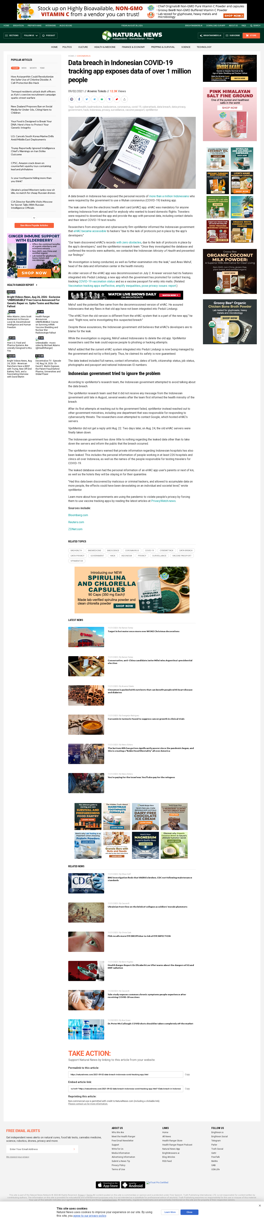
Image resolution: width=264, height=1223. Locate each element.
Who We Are (118, 1132)
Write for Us (117, 1149)
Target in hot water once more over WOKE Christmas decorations (143, 631)
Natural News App (171, 1149)
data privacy (178, 106)
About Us (233, 26)
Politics (67, 47)
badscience (109, 106)
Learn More (170, 1212)
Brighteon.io (217, 1132)
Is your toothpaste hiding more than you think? (31, 179)
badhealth (80, 106)
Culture (83, 47)
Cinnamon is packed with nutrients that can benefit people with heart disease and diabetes (150, 691)
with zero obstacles (128, 242)
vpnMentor (152, 109)
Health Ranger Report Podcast (177, 1145)
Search (256, 26)
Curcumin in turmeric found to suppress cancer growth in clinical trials (146, 718)
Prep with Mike (34, 26)
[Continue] (74, 1149)
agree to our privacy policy (89, 1215)
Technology (204, 47)
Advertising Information (123, 1157)
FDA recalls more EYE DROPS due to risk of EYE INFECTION (139, 936)
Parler (214, 1145)
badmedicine (94, 106)
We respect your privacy (17, 1157)
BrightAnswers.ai (193, 26)
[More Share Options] (125, 99)
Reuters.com (76, 522)
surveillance (117, 109)
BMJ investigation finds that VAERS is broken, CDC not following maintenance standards (150, 879)
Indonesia (95, 109)
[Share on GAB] (102, 99)
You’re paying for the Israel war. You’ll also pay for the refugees (141, 777)
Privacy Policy (118, 1165)
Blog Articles (168, 1157)
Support (115, 1145)
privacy (106, 109)
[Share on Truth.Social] (110, 99)
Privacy (81, 1195)
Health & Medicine (104, 47)
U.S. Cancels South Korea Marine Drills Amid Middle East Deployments (32, 138)
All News (166, 1136)
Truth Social (217, 1149)
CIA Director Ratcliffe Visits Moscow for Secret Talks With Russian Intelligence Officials (31, 204)
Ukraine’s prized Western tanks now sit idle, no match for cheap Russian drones (33, 191)
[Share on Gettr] (117, 99)
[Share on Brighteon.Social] (72, 99)
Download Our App (215, 26)
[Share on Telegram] (94, 99)
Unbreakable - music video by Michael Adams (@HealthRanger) (48, 345)
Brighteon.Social (219, 1136)
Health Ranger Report (20, 285)
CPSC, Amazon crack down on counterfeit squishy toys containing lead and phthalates (31, 166)
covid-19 (136, 106)
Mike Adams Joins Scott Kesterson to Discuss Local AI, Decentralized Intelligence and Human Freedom (19, 322)
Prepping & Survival (163, 47)
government (75, 109)
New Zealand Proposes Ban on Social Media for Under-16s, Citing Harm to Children (31, 109)
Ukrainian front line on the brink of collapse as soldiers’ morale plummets (147, 906)
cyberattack (149, 106)
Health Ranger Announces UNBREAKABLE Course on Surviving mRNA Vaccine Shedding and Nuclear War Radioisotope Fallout (47, 324)
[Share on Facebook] (79, 99)
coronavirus (124, 106)
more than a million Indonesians (169, 196)
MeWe (214, 1161)
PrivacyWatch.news (163, 501)
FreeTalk (215, 1157)
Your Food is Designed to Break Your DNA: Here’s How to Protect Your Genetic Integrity (31, 124)
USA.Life (215, 1169)
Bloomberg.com (78, 515)
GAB (213, 1165)
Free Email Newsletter (122, 1140)
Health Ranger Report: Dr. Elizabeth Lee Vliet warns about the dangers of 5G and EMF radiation (151, 966)
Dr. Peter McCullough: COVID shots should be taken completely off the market (150, 1023)
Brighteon (18, 26)
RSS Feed (167, 1161)
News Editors (127, 745)
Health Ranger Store (172, 1140)
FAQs (244, 26)
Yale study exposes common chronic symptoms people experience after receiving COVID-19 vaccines (147, 995)
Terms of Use (118, 1169)
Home (6, 26)
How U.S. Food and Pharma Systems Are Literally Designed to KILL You (19, 346)
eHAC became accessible (90, 231)
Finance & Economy (133, 47)
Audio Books (66, 26)
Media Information (121, 1153)
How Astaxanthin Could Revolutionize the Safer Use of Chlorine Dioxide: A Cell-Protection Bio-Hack (32, 79)
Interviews (50, 26)
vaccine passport (135, 109)
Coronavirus (84, 56)
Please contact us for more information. (88, 1104)
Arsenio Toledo (96, 91)
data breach (164, 106)
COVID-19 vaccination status (97, 281)
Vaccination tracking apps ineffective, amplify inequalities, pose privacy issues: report (122, 285)
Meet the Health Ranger (123, 1136)
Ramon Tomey (127, 628)
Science (185, 47)
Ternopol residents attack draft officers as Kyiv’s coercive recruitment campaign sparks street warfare (33, 94)
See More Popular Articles (34, 225)
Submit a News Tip (121, 1161)
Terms (89, 1195)
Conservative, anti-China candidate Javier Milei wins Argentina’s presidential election (150, 661)
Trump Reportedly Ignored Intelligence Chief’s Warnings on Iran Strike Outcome (33, 151)
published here (109, 1200)
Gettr (213, 1153)
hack (86, 109)
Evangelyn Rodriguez (130, 716)
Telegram (216, 1140)
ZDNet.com (75, 529)
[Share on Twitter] (87, 99)
